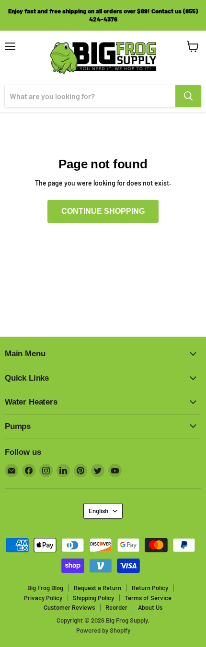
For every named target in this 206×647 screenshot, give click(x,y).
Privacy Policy (43, 598)
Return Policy (150, 588)
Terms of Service (148, 598)
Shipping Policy (93, 598)
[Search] (188, 96)
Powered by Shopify (103, 630)
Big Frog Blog (45, 588)
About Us (150, 607)
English (98, 511)
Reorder (116, 607)
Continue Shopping (103, 211)
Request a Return (97, 588)
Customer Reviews (69, 607)
